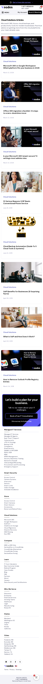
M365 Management (11, 457)
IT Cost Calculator (10, 564)
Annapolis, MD (9, 644)
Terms (6, 669)
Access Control (9, 477)
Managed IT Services (11, 434)
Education (7, 593)
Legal (6, 604)
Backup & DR (8, 444)
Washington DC (9, 620)
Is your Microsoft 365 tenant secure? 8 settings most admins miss (20, 157)
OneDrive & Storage (11, 526)
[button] (5, 12)
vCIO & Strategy (10, 442)
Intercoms (7, 481)
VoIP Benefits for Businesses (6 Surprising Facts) (21, 292)
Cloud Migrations (10, 528)
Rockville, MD (8, 642)
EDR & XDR (8, 452)
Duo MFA (7, 534)
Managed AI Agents (11, 436)
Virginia (6, 622)
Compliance (8, 446)
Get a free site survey (22, 2)
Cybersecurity (9, 440)
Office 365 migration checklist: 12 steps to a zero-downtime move (20, 112)
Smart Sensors (9, 505)
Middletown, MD (9, 648)
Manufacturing (9, 606)
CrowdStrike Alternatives (13, 549)
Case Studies (8, 570)
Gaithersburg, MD (10, 646)
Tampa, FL (7, 650)
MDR (5, 455)
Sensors (7, 483)
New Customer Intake (11, 566)
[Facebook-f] (15, 662)
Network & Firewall (10, 461)
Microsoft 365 (9, 520)
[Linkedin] (6, 662)
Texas (6, 624)
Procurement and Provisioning (14, 465)
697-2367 (25, 8)
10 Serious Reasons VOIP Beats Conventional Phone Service (16, 202)
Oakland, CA (8, 654)
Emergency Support (11, 467)
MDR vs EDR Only (10, 545)
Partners (7, 576)
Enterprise (7, 596)
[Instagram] (11, 662)
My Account (22, 12)
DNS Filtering (8, 532)
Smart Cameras (9, 503)
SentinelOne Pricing (10, 553)
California (7, 629)
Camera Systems (10, 479)
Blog (5, 572)
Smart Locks (8, 486)
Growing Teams (9, 600)
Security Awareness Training (13, 458)
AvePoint (7, 524)
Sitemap (19, 669)
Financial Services (10, 598)
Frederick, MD (8, 640)
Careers (6, 580)
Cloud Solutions (9, 61)
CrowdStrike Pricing (11, 551)
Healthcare (8, 602)
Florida (6, 627)
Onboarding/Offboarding (12, 463)
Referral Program (10, 568)
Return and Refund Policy (13, 509)
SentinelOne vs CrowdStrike (13, 547)
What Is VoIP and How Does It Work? (19, 336)
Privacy (12, 669)
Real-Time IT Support (11, 438)
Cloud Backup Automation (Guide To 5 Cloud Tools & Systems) (20, 247)
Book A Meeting (35, 12)
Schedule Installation (11, 490)
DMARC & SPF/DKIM (11, 450)
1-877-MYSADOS (27, 6)
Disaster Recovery (10, 530)
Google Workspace (10, 522)
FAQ (5, 574)
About (6, 578)
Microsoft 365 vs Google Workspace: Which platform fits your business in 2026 (21, 67)
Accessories (8, 507)
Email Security (9, 448)
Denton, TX (8, 652)
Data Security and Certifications (15, 582)
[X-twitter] (20, 662)
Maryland (7, 618)
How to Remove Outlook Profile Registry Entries (21, 380)
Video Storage (9, 488)
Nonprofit (7, 608)
